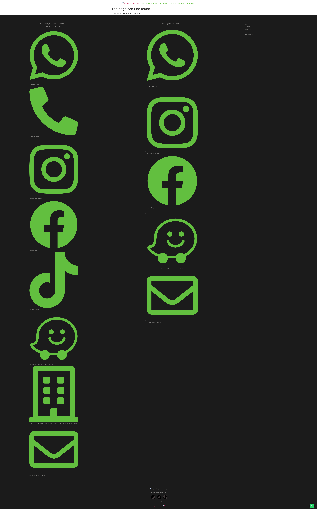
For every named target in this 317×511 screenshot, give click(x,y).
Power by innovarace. (155, 506)
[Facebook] (159, 497)
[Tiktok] (165, 497)
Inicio (142, 3)
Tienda (247, 27)
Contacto (181, 3)
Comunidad (190, 3)
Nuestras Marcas (151, 3)
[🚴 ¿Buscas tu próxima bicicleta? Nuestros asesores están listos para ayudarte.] (312, 506)
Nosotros (173, 3)
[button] (152, 3)
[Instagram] (153, 497)
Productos (163, 3)
